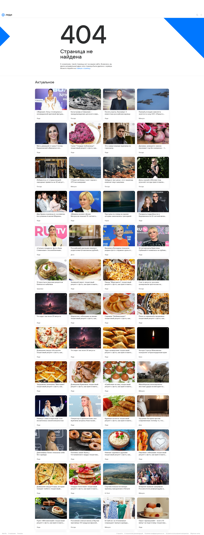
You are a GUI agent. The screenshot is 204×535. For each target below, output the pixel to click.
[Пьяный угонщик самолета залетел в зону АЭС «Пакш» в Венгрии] (153, 105)
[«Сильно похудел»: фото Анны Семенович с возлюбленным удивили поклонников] (51, 241)
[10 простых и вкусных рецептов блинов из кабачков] (51, 275)
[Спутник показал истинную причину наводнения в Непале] (119, 479)
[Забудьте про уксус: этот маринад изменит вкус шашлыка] (119, 173)
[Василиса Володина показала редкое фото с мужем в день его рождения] (119, 241)
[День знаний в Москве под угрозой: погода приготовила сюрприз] (153, 173)
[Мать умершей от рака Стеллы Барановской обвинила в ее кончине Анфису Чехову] (51, 139)
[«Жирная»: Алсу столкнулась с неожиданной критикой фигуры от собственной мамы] (51, 105)
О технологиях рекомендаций (133, 533)
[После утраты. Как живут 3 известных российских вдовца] (119, 105)
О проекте (119, 533)
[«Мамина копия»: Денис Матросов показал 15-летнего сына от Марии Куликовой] (85, 207)
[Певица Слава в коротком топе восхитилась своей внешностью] (51, 411)
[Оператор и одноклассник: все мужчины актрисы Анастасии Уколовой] (85, 411)
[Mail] (3, 14)
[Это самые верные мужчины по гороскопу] (119, 139)
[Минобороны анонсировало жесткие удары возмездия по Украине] (153, 377)
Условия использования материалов (177, 533)
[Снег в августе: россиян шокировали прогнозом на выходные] (153, 275)
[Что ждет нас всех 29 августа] (51, 309)
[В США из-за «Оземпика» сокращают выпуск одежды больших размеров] (119, 513)
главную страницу (83, 68)
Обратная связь (195, 533)
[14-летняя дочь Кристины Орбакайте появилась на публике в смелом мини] (153, 241)
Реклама (20, 533)
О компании (12, 533)
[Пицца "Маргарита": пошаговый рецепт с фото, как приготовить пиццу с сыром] (119, 275)
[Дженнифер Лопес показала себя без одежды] (51, 445)
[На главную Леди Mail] (8, 14)
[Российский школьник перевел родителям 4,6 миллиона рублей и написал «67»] (85, 241)
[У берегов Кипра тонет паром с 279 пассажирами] (85, 173)
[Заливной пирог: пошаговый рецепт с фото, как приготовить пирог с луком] (85, 275)
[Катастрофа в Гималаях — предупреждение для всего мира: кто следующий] (85, 105)
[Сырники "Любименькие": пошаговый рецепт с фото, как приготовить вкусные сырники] (119, 309)
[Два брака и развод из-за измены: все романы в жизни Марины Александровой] (51, 207)
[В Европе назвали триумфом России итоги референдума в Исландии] (153, 479)
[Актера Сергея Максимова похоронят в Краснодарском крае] (153, 343)
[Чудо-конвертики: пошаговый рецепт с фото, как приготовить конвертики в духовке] (119, 343)
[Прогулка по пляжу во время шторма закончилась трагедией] (119, 207)
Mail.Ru (4, 533)
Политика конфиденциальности (154, 533)
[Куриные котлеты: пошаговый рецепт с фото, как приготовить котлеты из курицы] (119, 411)
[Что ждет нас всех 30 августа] (85, 343)
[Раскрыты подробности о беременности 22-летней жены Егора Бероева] (153, 207)
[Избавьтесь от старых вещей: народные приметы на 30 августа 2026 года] (51, 173)
